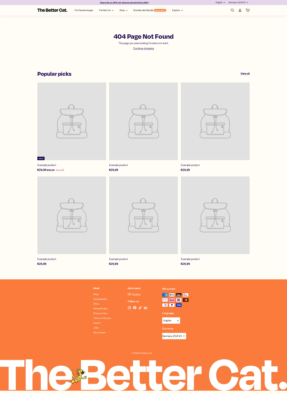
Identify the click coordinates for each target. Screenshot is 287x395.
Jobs (96, 327)
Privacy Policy (100, 313)
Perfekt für (105, 10)
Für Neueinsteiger (84, 10)
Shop (122, 10)
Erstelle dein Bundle (149, 10)
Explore (176, 10)
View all (245, 73)
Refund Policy (100, 308)
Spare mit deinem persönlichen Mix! (124, 2)
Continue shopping (143, 48)
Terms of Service (102, 318)
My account (99, 332)
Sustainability (100, 298)
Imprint (97, 322)
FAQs (96, 303)
